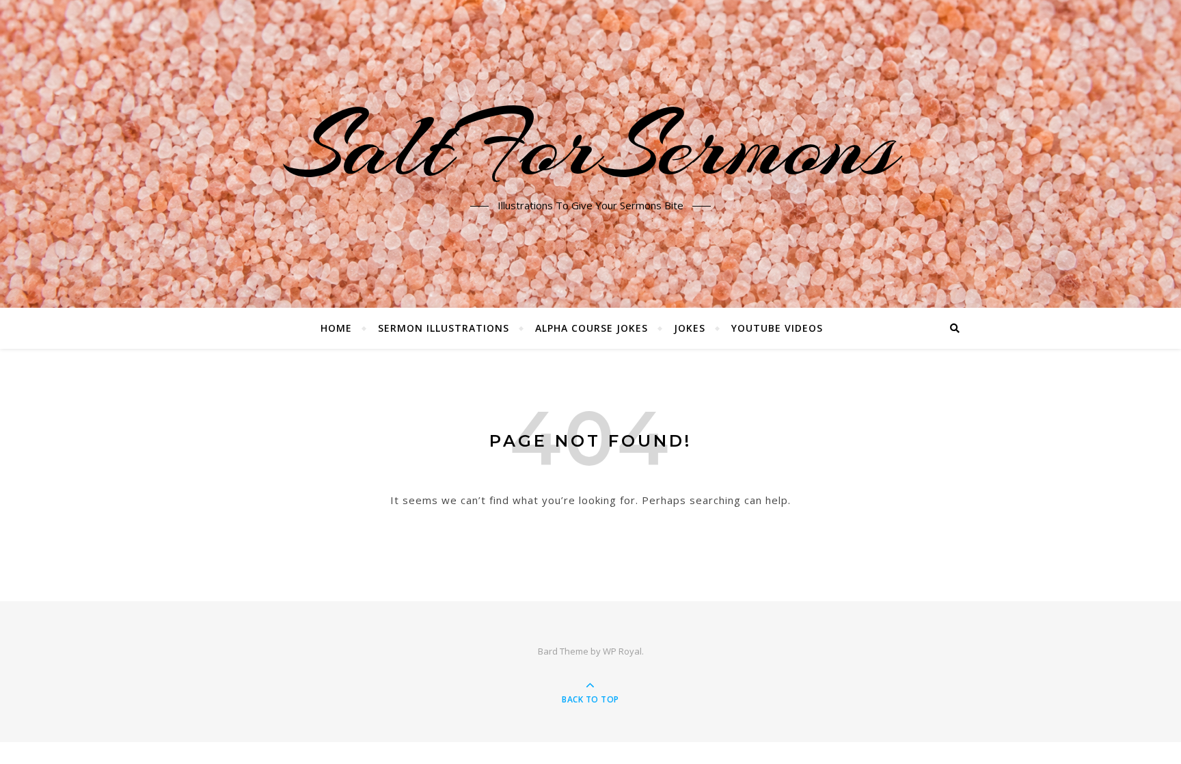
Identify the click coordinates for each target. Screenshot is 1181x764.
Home (336, 327)
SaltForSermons (590, 145)
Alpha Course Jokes (591, 327)
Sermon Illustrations (443, 327)
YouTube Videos (777, 327)
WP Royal (622, 651)
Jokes (689, 327)
